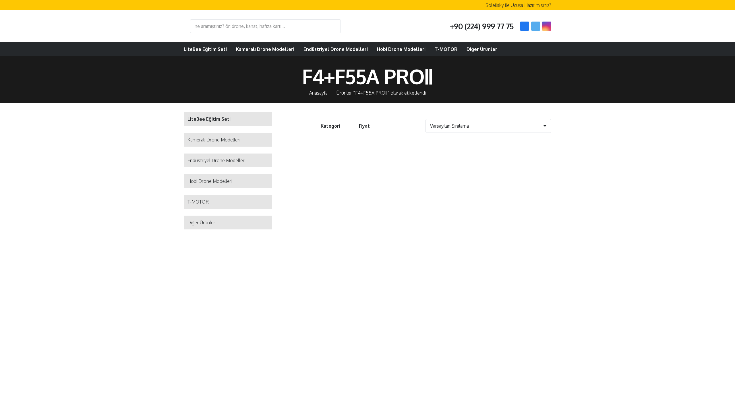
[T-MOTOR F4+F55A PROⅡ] (328, 184)
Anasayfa (318, 93)
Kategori (330, 126)
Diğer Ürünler (201, 222)
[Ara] (334, 26)
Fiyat (364, 126)
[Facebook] (524, 26)
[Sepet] (544, 49)
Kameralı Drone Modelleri (213, 140)
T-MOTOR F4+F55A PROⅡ (329, 224)
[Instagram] (546, 26)
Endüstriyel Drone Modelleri (216, 160)
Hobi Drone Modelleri (209, 181)
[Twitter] (535, 26)
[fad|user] (530, 49)
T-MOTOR (198, 202)
